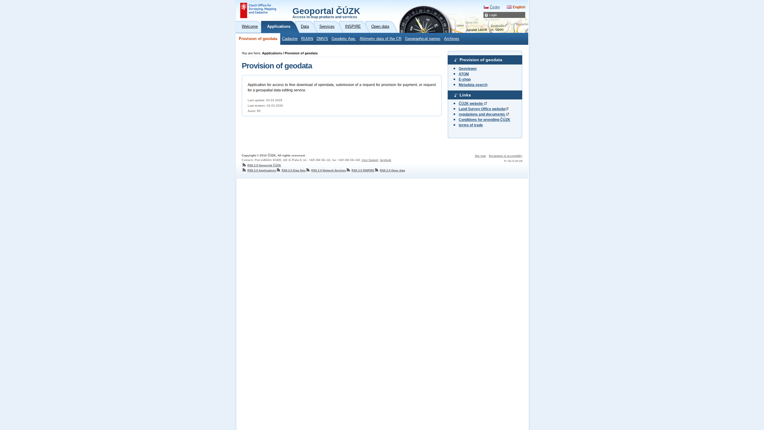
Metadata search (473, 85)
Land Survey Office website (482, 109)
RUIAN (307, 39)
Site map (480, 155)
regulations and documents (482, 114)
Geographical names (422, 39)
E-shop (465, 79)
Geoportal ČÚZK (326, 12)
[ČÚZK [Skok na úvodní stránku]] (258, 10)
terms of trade (471, 125)
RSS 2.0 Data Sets (294, 170)
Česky (495, 7)
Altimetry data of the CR (380, 39)
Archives (451, 39)
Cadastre (290, 39)
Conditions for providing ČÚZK (484, 120)
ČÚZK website (471, 104)
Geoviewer (468, 69)
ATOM (464, 74)
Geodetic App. (344, 39)
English (519, 7)
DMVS (322, 39)
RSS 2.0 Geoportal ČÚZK (264, 165)
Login (493, 15)
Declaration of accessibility (505, 155)
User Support (370, 160)
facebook (385, 160)
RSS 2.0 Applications (261, 170)
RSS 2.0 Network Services (328, 170)
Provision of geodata (258, 39)
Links (465, 95)
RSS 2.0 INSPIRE (363, 170)
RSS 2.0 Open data (392, 170)
